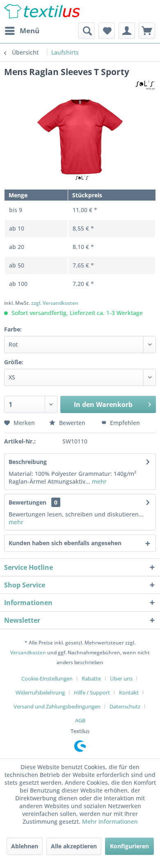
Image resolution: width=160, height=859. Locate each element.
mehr (98, 481)
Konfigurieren (129, 846)
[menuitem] (21, 31)
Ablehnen (24, 846)
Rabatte (91, 678)
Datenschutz (125, 706)
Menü (29, 30)
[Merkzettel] (106, 31)
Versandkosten (28, 652)
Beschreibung (28, 462)
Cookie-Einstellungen (47, 678)
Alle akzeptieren (74, 846)
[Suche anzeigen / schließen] (86, 31)
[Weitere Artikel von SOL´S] (145, 85)
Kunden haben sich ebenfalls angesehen (65, 543)
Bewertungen (27, 502)
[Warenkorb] (147, 31)
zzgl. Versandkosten (54, 302)
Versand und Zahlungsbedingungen (57, 706)
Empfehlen (124, 423)
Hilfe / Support (92, 692)
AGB (80, 720)
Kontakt (129, 692)
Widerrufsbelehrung (40, 692)
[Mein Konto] (127, 31)
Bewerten (72, 423)
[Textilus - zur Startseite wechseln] (42, 11)
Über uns (121, 678)
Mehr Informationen (110, 821)
